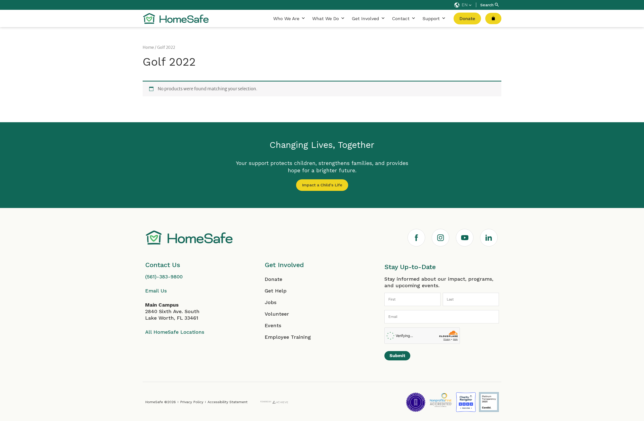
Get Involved (365, 18)
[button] (463, 5)
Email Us (156, 291)
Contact (401, 18)
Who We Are (286, 18)
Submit (397, 355)
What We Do (325, 18)
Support (431, 18)
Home (148, 47)
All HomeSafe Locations (174, 332)
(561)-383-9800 (164, 277)
